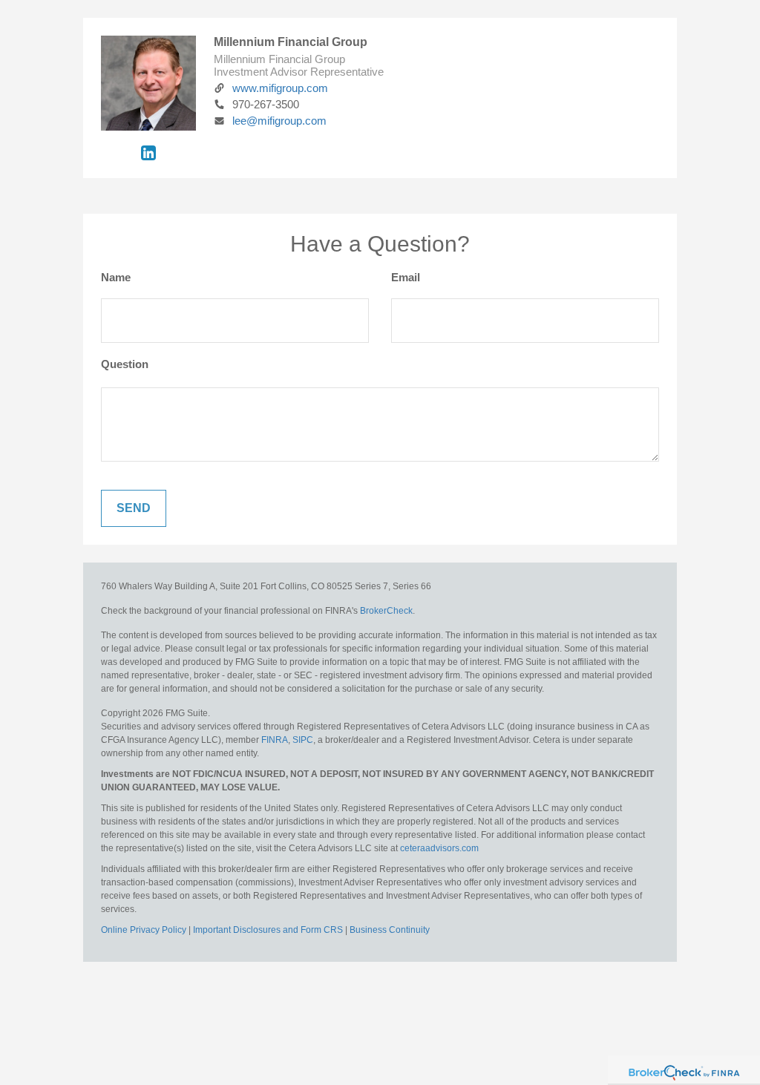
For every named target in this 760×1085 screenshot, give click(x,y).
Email (405, 277)
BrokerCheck (386, 611)
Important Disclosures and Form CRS (268, 930)
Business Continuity (390, 930)
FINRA (274, 740)
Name (116, 277)
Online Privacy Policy (143, 930)
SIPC (301, 740)
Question (124, 364)
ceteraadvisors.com (439, 848)
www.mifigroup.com (280, 88)
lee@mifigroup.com (279, 120)
